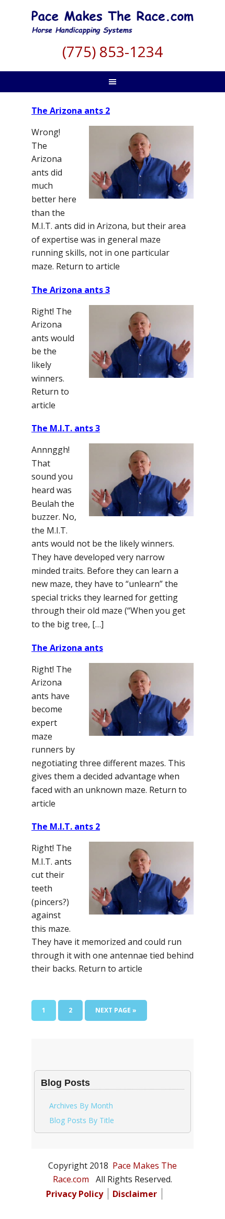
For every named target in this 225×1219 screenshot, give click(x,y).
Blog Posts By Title (81, 1120)
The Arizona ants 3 (70, 290)
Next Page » (116, 1013)
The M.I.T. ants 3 (65, 428)
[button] (171, 1194)
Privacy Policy (74, 1194)
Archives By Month (81, 1106)
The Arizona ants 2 (70, 110)
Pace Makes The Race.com (112, 26)
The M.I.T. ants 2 (65, 826)
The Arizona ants (67, 648)
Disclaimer (135, 1194)
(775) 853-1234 (112, 51)
